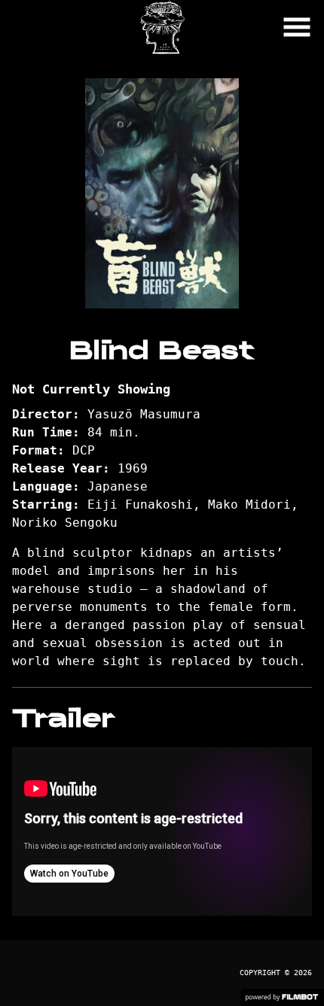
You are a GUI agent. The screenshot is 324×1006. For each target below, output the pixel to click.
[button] (297, 27)
